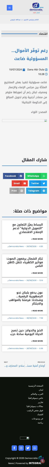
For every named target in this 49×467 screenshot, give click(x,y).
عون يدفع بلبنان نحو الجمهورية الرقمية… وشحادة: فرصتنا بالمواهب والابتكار (26, 298)
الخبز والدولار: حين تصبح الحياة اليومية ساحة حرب (26, 332)
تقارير (40, 402)
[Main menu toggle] (9, 7)
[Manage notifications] (42, 461)
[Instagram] (21, 448)
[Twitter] (28, 448)
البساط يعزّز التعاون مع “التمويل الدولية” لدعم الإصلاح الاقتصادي (27, 228)
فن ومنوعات (37, 418)
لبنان (41, 389)
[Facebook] (14, 448)
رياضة (40, 422)
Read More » (37, 239)
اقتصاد (43, 33)
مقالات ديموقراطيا (35, 406)
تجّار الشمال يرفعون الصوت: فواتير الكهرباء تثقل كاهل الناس (24, 262)
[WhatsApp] (34, 448)
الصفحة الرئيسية (35, 385)
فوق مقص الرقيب (35, 410)
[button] (36, 176)
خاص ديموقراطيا (35, 398)
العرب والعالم (37, 394)
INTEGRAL (35, 463)
